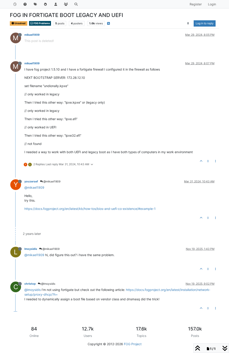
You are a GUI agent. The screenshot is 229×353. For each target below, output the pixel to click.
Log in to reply (205, 23)
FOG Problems (41, 23)
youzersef (31, 181)
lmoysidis (30, 249)
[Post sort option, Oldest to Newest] (188, 23)
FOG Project (133, 344)
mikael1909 (32, 34)
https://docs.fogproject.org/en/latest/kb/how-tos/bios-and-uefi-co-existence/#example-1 (90, 209)
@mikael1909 (51, 181)
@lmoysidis (47, 283)
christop (30, 283)
